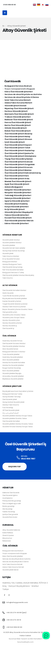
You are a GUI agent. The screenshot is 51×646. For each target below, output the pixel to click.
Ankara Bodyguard (14, 187)
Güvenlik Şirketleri (8, 245)
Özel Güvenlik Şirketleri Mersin (19, 220)
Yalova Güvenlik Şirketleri (17, 215)
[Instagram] (9, 595)
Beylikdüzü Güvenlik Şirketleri (12, 379)
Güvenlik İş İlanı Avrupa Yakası (13, 318)
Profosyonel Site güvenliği (11, 501)
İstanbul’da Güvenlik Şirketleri (13, 365)
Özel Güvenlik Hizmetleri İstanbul (14, 290)
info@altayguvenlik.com (17, 602)
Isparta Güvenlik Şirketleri (17, 201)
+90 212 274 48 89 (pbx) (16, 612)
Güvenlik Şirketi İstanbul (11, 240)
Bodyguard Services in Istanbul (13, 352)
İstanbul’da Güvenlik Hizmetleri (13, 363)
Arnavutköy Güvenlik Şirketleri (13, 376)
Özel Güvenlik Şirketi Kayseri (18, 145)
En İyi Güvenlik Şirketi (15, 209)
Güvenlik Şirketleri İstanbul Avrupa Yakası (17, 416)
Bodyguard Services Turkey (12, 394)
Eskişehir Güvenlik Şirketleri (18, 190)
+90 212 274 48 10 (13, 620)
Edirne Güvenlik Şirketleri (17, 223)
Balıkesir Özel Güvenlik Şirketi (19, 119)
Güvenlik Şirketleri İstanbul (11, 243)
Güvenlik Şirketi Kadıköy (16, 204)
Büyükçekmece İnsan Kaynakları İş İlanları (17, 391)
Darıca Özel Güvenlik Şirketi (18, 122)
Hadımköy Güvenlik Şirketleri (12, 357)
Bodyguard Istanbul (9, 262)
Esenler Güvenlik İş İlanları (11, 301)
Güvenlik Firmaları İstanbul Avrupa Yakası (17, 427)
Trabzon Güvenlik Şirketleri (18, 117)
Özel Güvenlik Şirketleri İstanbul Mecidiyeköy (18, 275)
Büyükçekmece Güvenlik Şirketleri (14, 299)
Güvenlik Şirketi (7, 253)
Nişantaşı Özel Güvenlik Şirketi (19, 108)
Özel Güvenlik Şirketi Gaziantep (20, 150)
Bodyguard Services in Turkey (13, 273)
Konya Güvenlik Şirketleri (17, 206)
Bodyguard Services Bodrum (18, 86)
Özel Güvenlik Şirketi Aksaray (18, 133)
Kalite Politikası (7, 533)
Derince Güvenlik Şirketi (16, 111)
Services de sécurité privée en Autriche (23, 94)
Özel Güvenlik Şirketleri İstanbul (13, 346)
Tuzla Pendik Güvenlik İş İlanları (13, 296)
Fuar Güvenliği (7, 408)
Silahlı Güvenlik (7, 293)
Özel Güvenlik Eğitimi (10, 495)
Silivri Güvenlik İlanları (10, 349)
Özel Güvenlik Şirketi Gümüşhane (20, 156)
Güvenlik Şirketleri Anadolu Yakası (14, 418)
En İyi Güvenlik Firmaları (11, 259)
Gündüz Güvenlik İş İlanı (11, 320)
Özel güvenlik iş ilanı (9, 312)
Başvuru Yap (14, 466)
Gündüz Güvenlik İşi (9, 326)
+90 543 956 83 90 (14, 627)
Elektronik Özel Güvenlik (10, 493)
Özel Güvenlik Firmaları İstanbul (13, 344)
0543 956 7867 (28, 458)
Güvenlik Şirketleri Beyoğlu (11, 373)
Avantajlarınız (7, 498)
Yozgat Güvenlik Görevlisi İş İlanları (14, 304)
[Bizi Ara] (18, 457)
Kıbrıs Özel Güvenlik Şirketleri (19, 91)
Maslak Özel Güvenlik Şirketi (18, 181)
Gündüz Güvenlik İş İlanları (12, 323)
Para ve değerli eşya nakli (11, 504)
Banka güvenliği (8, 506)
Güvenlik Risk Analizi (9, 517)
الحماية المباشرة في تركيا (10, 413)
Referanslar (6, 541)
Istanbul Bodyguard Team (12, 264)
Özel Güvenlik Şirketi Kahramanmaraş (23, 173)
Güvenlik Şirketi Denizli (15, 105)
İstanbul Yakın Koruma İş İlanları (14, 307)
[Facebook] (4, 595)
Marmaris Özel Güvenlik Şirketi (19, 114)
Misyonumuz (7, 538)
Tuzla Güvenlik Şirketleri (10, 354)
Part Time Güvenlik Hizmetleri (13, 270)
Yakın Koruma (7, 278)
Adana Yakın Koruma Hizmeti (18, 103)
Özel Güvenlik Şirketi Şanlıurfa (19, 153)
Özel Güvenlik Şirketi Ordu (17, 178)
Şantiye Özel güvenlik (10, 514)
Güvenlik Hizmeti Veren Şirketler (13, 248)
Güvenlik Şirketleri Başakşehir (19, 212)
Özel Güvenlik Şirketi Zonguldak (20, 164)
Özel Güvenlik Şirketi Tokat (17, 147)
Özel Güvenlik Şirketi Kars (17, 175)
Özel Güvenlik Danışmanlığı (12, 267)
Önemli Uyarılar (8, 535)
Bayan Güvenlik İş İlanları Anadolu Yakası (17, 309)
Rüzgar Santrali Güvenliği (11, 368)
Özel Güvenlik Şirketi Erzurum (19, 167)
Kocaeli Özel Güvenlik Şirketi (18, 218)
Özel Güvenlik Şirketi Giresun (18, 139)
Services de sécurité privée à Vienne (22, 97)
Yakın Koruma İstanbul (10, 256)
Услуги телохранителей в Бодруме (20, 89)
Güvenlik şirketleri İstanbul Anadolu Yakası (17, 424)
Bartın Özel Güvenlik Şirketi (18, 125)
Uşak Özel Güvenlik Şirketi (17, 184)
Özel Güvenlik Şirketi (9, 399)
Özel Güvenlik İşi (8, 328)
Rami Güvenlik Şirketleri (10, 371)
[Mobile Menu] (4, 12)
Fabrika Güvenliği (8, 512)
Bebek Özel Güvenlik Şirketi (18, 131)
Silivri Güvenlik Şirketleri (10, 360)
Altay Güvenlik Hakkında (11, 530)
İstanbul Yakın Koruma (10, 405)
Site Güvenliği (7, 509)
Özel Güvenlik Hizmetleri (11, 421)
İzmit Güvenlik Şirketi (15, 142)
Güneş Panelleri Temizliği (11, 397)
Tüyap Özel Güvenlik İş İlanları (19, 159)
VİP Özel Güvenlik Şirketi (10, 410)
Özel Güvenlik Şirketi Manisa (18, 170)
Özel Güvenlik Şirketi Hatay (17, 136)
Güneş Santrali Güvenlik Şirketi (13, 402)
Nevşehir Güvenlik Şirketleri (18, 192)
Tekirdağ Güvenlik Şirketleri (18, 195)
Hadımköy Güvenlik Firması (12, 341)
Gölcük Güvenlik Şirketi (16, 128)
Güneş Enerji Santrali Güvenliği (13, 251)
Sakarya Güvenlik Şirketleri (17, 198)
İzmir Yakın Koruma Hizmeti (18, 100)
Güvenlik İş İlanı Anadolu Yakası (14, 315)
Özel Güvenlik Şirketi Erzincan (19, 162)
